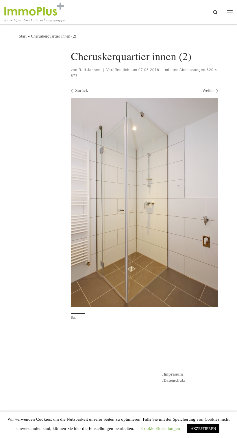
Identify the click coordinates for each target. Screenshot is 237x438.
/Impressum (172, 374)
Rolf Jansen (90, 70)
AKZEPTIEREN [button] (203, 428)
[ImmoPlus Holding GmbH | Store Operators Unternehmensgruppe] (34, 8)
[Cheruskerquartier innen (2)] (144, 202)
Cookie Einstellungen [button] (160, 428)
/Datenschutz (173, 380)
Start (23, 36)
